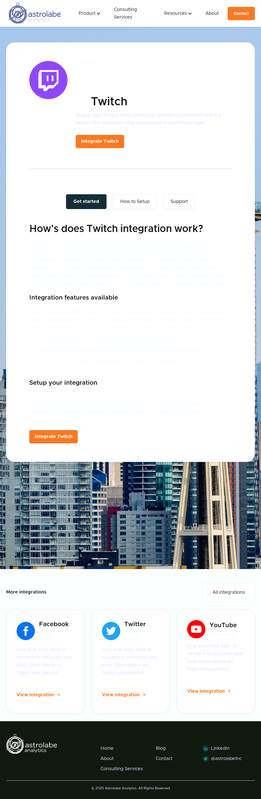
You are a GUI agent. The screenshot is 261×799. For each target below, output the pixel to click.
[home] (34, 13)
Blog (161, 748)
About (212, 13)
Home (107, 748)
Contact (241, 13)
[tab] (86, 201)
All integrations (229, 592)
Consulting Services (125, 13)
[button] (88, 13)
